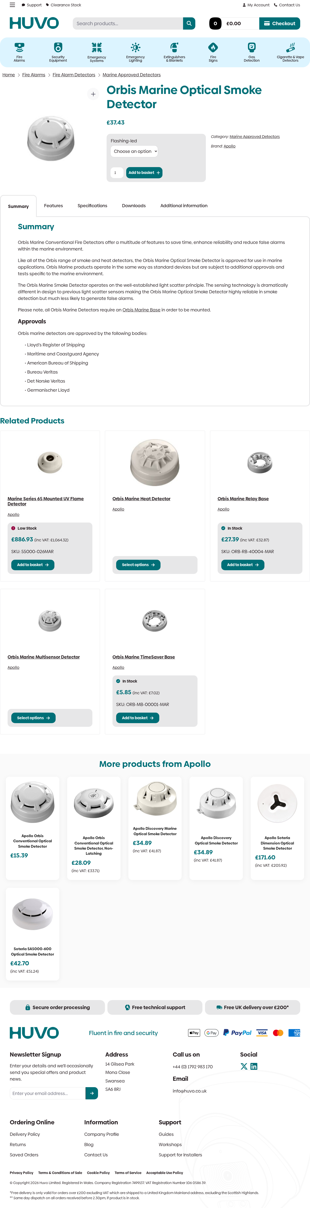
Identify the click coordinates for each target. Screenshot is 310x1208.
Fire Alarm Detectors (74, 75)
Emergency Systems (96, 59)
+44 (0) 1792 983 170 (193, 1067)
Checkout (283, 23)
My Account (259, 5)
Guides (166, 1134)
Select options (135, 565)
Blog (89, 1144)
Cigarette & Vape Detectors (290, 59)
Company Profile (101, 1134)
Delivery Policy (25, 1134)
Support (34, 5)
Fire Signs (213, 59)
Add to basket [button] (30, 565)
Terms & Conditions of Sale (60, 1172)
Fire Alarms (19, 59)
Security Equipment (58, 59)
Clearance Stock (66, 5)
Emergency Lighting (135, 59)
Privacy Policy (21, 1172)
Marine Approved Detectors (132, 75)
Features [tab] (53, 206)
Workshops (170, 1144)
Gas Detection (252, 59)
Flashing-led (124, 141)
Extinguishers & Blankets (174, 59)
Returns (18, 1144)
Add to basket (141, 172)
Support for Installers (180, 1155)
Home (8, 75)
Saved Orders (24, 1155)
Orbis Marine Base (142, 310)
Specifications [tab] (92, 206)
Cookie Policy (98, 1172)
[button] (93, 94)
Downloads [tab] (134, 206)
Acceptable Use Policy (164, 1172)
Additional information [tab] (184, 206)
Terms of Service (128, 1172)
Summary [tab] (18, 206)
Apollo (230, 146)
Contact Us (289, 5)
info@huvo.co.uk (190, 1091)
